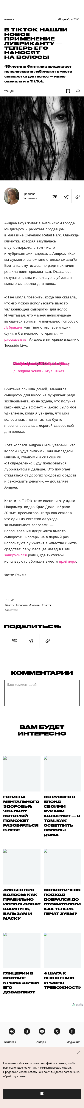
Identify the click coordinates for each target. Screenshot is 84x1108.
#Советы (34, 605)
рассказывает (16, 339)
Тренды (9, 91)
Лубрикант (13, 327)
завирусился (15, 555)
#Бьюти (9, 605)
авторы (41, 1042)
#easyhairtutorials (28, 364)
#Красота (22, 605)
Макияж (9, 19)
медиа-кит (73, 1042)
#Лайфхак (11, 610)
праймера (67, 561)
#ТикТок (46, 605)
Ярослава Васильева (29, 196)
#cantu (59, 364)
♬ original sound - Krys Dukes (38, 371)
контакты (10, 1042)
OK (42, 1094)
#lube (48, 364)
